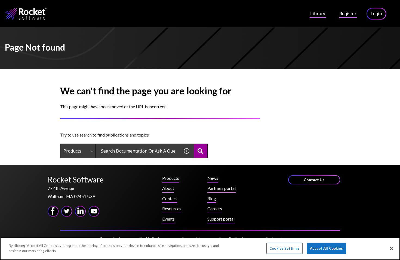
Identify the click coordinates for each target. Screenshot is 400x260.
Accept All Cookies (326, 248)
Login (376, 14)
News (212, 178)
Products (72, 151)
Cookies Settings (284, 248)
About (168, 188)
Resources (171, 208)
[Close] (391, 248)
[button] (186, 151)
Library (317, 14)
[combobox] (138, 151)
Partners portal (221, 188)
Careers (214, 208)
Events (168, 218)
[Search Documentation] (200, 151)
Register (347, 14)
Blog (211, 198)
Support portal (221, 218)
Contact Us (314, 179)
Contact (169, 198)
